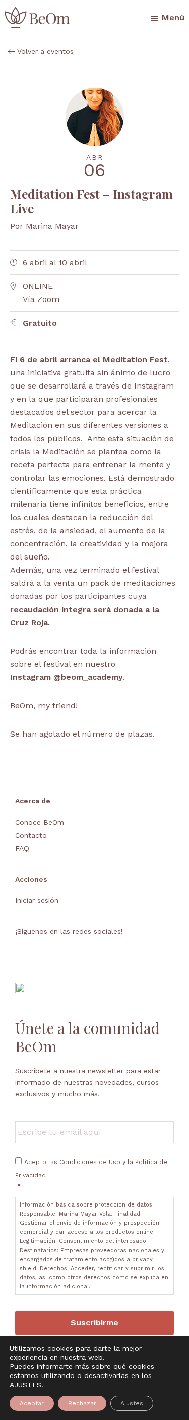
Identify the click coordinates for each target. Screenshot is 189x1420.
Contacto (31, 835)
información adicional (58, 1286)
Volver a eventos (45, 51)
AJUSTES (25, 1385)
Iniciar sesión (36, 900)
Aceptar (32, 1403)
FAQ (22, 848)
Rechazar (82, 1403)
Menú (173, 17)
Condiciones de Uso (89, 1162)
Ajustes (131, 1403)
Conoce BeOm (39, 822)
